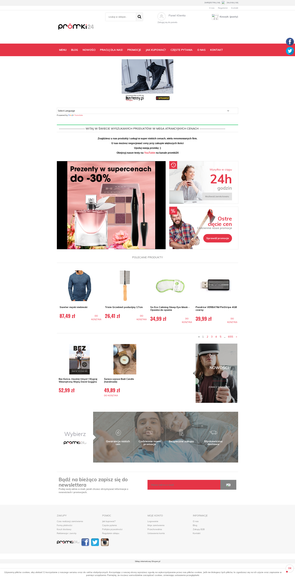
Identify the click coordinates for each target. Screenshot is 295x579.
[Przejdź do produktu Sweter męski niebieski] (79, 285)
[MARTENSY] (147, 80)
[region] (111, 205)
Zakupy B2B (199, 529)
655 (230, 336)
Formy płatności (64, 525)
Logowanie (153, 521)
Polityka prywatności (112, 529)
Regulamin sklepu (110, 533)
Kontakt (234, 8)
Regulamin (223, 8)
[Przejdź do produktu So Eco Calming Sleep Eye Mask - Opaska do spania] (170, 285)
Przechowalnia (155, 529)
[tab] (107, 247)
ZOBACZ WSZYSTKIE (219, 387)
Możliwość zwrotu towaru (217, 196)
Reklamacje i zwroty (66, 533)
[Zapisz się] (228, 485)
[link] (111, 205)
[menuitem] (63, 50)
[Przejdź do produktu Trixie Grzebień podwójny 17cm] (125, 285)
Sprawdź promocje (217, 238)
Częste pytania (109, 525)
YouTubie (149, 152)
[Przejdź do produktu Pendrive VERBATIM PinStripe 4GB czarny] (215, 285)
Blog (195, 525)
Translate (78, 115)
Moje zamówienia (156, 525)
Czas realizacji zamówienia (70, 521)
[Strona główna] (79, 28)
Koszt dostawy (64, 529)
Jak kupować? (109, 521)
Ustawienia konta (156, 533)
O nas (211, 8)
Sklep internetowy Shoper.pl (147, 561)
